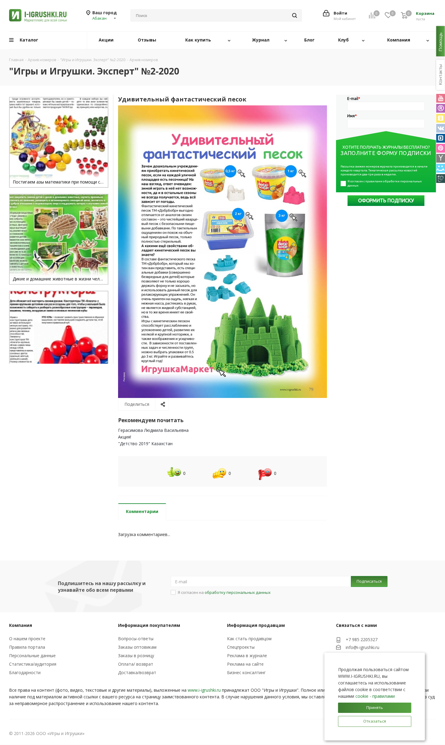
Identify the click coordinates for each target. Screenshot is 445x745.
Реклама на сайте (245, 664)
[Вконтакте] (440, 128)
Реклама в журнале (247, 655)
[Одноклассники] (440, 118)
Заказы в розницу (136, 655)
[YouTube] (440, 98)
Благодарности (25, 672)
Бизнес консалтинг (246, 672)
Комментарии (142, 511)
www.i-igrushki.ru (204, 690)
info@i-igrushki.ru (362, 647)
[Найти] (294, 15)
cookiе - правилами (375, 696)
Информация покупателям (149, 625)
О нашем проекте (27, 638)
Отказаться (374, 721)
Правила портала (27, 647)
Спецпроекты (241, 647)
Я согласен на (224, 592)
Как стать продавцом (249, 638)
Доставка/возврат (137, 672)
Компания (20, 625)
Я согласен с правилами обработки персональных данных (385, 183)
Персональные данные (32, 655)
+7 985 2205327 (361, 639)
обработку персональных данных (238, 592)
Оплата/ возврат (135, 664)
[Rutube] (440, 108)
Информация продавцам (256, 625)
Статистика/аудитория (32, 664)
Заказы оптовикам (137, 647)
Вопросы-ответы (135, 638)
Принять (374, 707)
